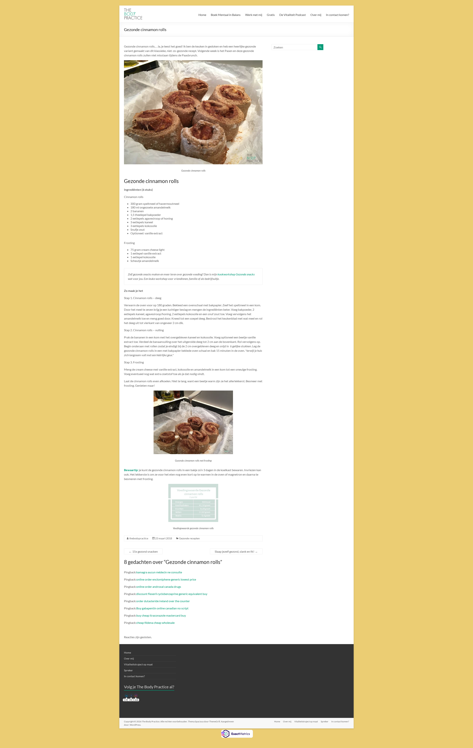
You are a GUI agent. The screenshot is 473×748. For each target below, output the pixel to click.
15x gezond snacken (143, 551)
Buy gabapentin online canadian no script (162, 608)
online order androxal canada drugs (158, 586)
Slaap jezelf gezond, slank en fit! (236, 551)
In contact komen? (337, 14)
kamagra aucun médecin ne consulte (159, 572)
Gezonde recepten (189, 538)
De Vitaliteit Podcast (292, 14)
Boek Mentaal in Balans (226, 14)
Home (202, 14)
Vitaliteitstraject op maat (138, 664)
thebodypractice (138, 538)
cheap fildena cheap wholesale (155, 622)
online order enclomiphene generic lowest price (166, 579)
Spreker (128, 670)
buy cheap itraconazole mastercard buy (161, 615)
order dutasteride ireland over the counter (163, 601)
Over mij (315, 14)
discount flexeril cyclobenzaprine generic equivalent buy (171, 594)
